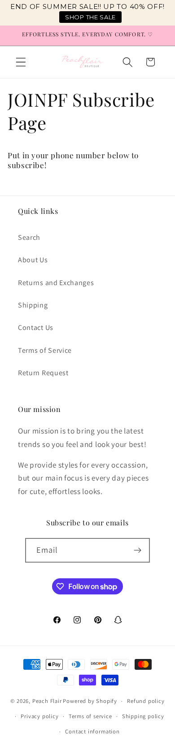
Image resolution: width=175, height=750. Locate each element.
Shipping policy (143, 716)
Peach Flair (47, 701)
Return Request (43, 372)
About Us (33, 259)
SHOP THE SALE (90, 17)
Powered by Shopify (90, 701)
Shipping (33, 305)
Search (29, 237)
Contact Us (35, 327)
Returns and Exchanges (56, 282)
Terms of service (90, 716)
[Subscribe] (138, 550)
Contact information (92, 731)
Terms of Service (45, 350)
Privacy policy (39, 716)
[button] (20, 62)
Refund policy (145, 701)
